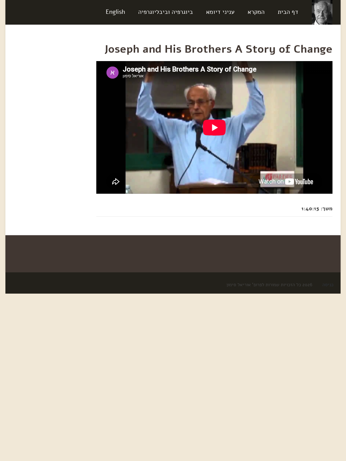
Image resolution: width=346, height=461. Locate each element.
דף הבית (288, 12)
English (115, 12)
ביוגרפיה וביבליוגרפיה (165, 12)
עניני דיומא (220, 12)
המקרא (256, 12)
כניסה (327, 284)
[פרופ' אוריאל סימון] (322, 12)
